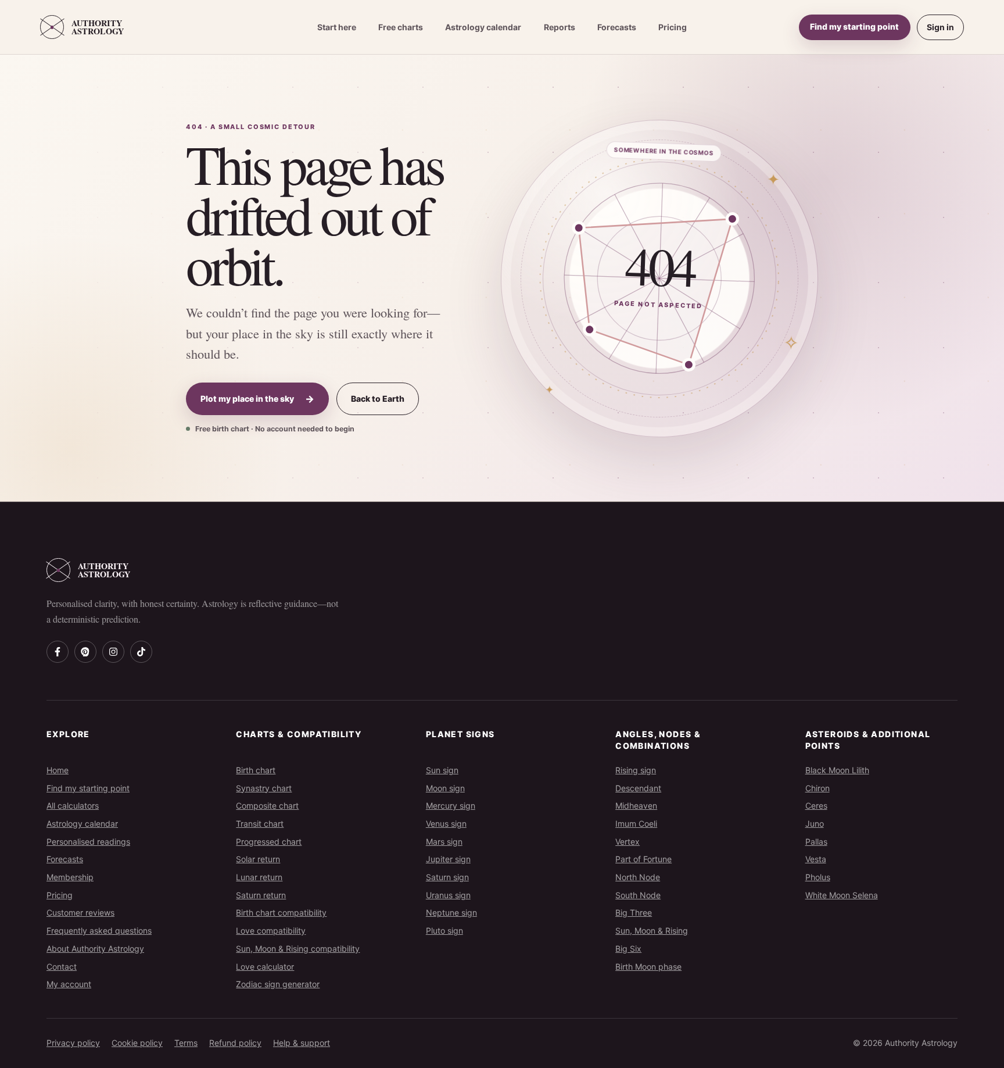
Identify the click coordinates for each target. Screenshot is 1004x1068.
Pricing (672, 27)
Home (57, 770)
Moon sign (445, 788)
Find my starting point (854, 26)
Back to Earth (377, 398)
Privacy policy (73, 1043)
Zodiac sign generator (278, 984)
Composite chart (267, 805)
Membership (70, 877)
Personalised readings (88, 841)
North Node (637, 877)
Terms (186, 1043)
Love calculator (265, 966)
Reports (559, 27)
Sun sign (442, 770)
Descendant (638, 788)
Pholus (817, 877)
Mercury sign (450, 805)
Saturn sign (447, 877)
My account (68, 984)
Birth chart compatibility (281, 912)
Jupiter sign (448, 859)
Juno (814, 823)
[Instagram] (113, 652)
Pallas (816, 841)
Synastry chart (264, 788)
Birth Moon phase (648, 966)
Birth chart (255, 770)
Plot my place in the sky (257, 399)
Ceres (816, 805)
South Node (638, 895)
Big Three (633, 912)
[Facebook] (57, 652)
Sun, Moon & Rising (651, 930)
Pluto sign (444, 930)
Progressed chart (269, 841)
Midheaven (636, 805)
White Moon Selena (841, 895)
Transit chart (260, 823)
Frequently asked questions (99, 930)
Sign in (940, 27)
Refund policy (235, 1043)
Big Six (628, 948)
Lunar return (259, 877)
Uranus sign (448, 895)
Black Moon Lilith (837, 770)
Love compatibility (271, 930)
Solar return (258, 859)
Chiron (817, 788)
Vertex (627, 841)
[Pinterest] (85, 652)
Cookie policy (137, 1043)
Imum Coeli (636, 823)
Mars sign (444, 841)
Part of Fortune (643, 859)
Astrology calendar (483, 27)
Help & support (301, 1043)
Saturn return (261, 895)
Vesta (815, 859)
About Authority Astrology (95, 948)
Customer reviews (80, 912)
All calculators (72, 805)
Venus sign (446, 823)
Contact (61, 966)
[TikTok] (141, 652)
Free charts (400, 27)
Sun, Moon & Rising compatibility (298, 948)
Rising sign (635, 770)
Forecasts (616, 27)
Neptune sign (451, 912)
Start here (336, 27)
